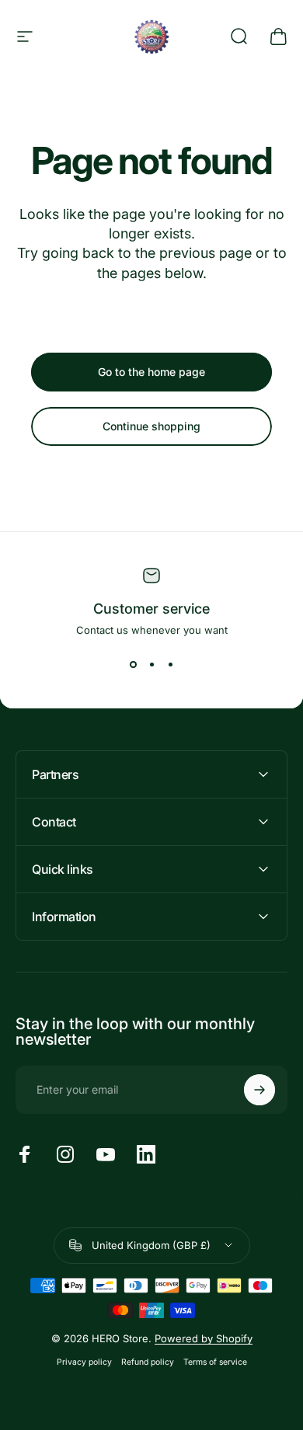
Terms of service (215, 1362)
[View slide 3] (170, 664)
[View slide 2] (151, 664)
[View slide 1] (133, 664)
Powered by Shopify (203, 1338)
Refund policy (147, 1362)
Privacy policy (84, 1362)
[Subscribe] (259, 1089)
